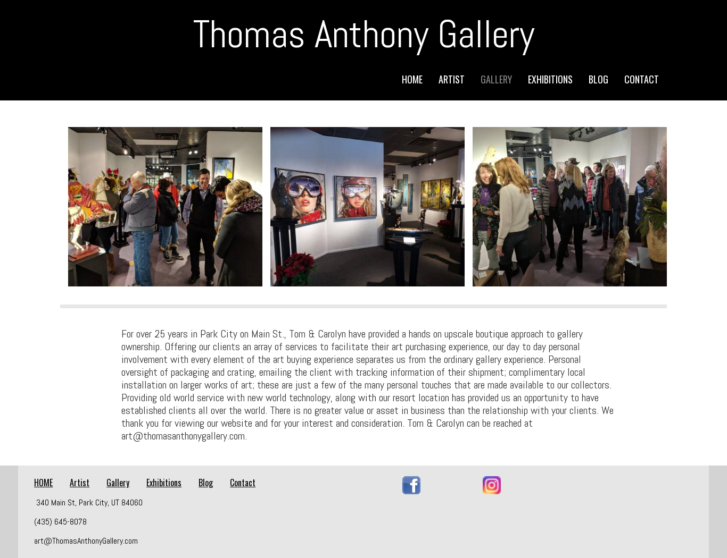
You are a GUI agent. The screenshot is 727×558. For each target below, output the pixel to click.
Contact (641, 79)
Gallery (496, 79)
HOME (412, 79)
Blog (598, 79)
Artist (452, 79)
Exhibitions (550, 79)
